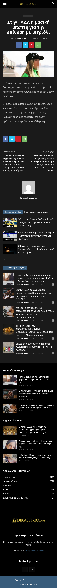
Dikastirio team (20, 38)
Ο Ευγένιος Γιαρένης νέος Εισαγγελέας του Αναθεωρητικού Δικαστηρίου (36, 249)
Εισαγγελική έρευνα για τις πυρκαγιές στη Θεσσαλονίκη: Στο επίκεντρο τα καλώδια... (36, 394)
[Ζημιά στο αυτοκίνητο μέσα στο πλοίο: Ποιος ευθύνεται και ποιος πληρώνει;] (8, 347)
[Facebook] (19, 45)
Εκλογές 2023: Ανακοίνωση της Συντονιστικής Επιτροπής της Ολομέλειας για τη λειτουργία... (33, 430)
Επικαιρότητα (28, 16)
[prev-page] (4, 259)
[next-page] (9, 259)
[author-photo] (28, 194)
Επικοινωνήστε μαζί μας (32, 580)
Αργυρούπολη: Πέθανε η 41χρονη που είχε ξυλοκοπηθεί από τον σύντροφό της (35, 444)
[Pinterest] (31, 45)
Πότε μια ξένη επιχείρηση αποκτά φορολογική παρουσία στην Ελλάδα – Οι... (35, 380)
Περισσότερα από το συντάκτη (37, 212)
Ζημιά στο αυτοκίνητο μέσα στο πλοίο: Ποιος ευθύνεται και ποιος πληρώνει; (34, 346)
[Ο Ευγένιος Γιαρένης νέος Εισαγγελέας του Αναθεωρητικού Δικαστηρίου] (10, 249)
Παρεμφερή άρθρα (12, 212)
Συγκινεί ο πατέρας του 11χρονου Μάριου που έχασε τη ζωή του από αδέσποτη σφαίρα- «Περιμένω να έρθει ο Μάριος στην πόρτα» (14, 163)
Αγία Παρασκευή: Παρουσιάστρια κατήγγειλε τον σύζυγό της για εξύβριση (36, 235)
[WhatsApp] (38, 45)
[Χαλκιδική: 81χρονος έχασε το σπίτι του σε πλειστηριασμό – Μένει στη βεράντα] (10, 458)
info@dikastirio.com (35, 550)
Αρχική (18, 580)
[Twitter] (25, 45)
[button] (4, 4)
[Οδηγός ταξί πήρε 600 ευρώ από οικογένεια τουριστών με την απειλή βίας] (10, 222)
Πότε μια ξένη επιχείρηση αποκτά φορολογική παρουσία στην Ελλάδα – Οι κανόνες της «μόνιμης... (35, 278)
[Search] (53, 4)
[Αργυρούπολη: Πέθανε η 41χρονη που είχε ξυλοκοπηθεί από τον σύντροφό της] (10, 444)
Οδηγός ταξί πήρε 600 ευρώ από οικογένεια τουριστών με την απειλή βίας (35, 222)
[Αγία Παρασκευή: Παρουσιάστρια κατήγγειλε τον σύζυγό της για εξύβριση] (10, 236)
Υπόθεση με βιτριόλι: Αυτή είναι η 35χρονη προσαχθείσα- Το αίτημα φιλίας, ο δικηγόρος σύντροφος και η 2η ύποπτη (42, 163)
